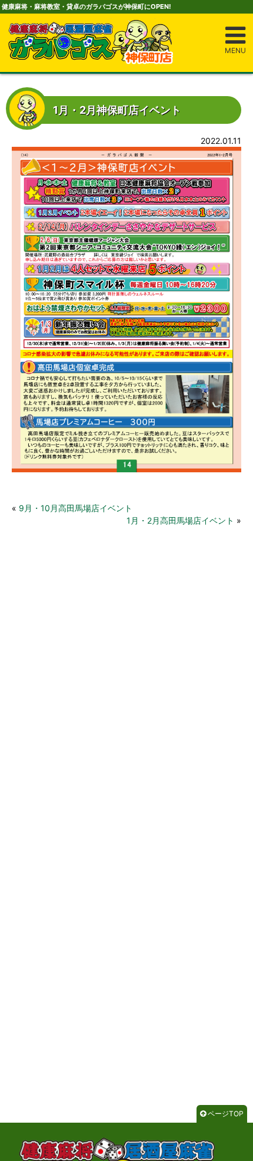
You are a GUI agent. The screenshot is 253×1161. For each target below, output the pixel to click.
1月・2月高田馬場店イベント (180, 520)
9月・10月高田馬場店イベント (75, 508)
